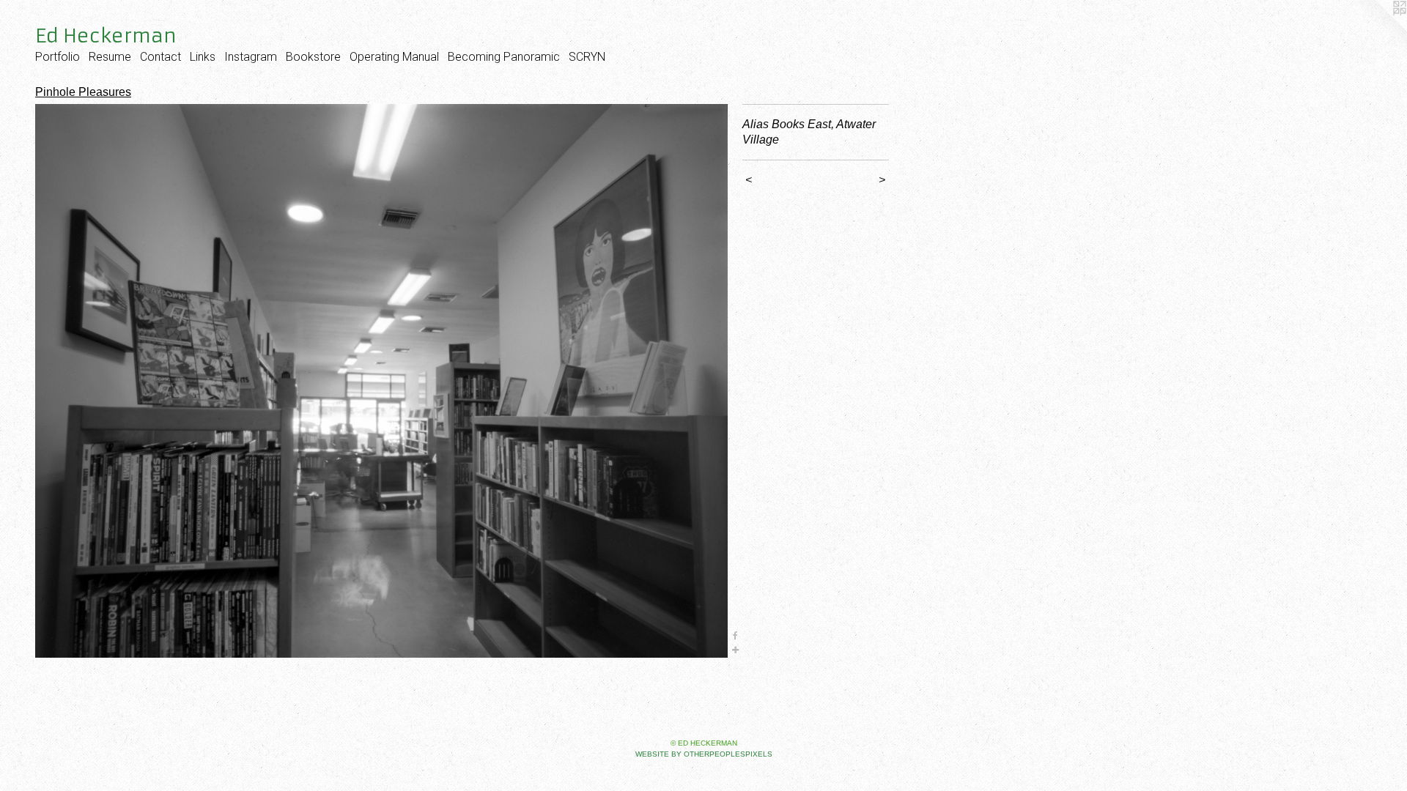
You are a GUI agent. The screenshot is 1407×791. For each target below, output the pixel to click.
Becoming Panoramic (504, 57)
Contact (160, 57)
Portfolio (57, 57)
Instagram (250, 57)
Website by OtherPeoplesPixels (703, 754)
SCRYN (587, 57)
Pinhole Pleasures (83, 92)
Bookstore (313, 57)
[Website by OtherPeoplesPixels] (1377, 29)
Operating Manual (394, 57)
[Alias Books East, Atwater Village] (381, 381)
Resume (110, 57)
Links (202, 57)
